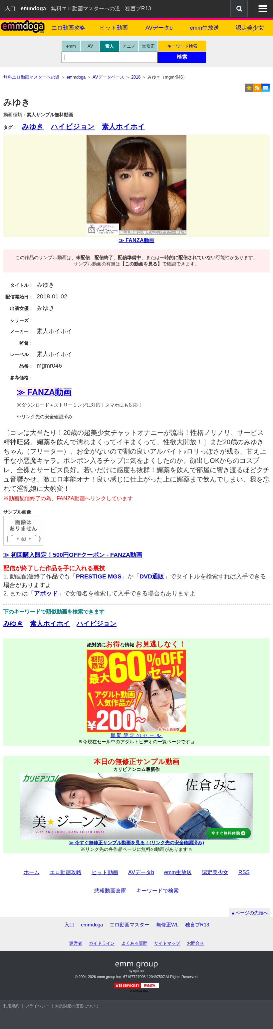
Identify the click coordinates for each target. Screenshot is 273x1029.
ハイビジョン (73, 126)
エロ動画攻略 (68, 28)
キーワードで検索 (157, 890)
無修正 (148, 46)
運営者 (75, 943)
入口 (10, 8)
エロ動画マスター (129, 924)
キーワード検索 (182, 46)
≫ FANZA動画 (136, 240)
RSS (244, 872)
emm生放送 (204, 28)
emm (71, 46)
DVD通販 (151, 576)
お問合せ (195, 943)
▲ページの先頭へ (249, 912)
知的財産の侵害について (77, 1006)
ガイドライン (102, 943)
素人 (109, 46)
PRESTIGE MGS (99, 576)
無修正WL (167, 924)
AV (90, 46)
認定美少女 (250, 28)
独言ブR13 (138, 8)
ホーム (32, 872)
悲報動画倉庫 (110, 890)
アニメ (129, 46)
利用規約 (11, 1006)
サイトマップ (167, 943)
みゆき (33, 126)
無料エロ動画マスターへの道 (85, 8)
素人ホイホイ (123, 126)
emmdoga (92, 924)
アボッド (46, 593)
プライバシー (37, 1006)
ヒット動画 (114, 28)
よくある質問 (134, 943)
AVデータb (158, 28)
